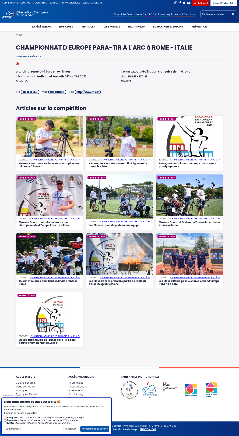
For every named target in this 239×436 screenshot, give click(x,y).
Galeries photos (25, 383)
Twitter (184, 3)
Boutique (54, 3)
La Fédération (41, 27)
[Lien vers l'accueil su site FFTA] (25, 13)
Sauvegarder (12, 429)
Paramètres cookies (12, 396)
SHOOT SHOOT (148, 429)
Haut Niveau (136, 27)
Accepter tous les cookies (95, 429)
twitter (10, 423)
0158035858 (29, 92)
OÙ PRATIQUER (201, 3)
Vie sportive (112, 27)
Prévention (199, 27)
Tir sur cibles (120, 14)
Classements (40, 3)
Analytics (12, 418)
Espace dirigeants (92, 3)
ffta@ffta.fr (57, 92)
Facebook (180, 3)
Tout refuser (71, 429)
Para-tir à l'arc (150, 14)
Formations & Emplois (168, 27)
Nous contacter (25, 387)
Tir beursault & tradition (183, 14)
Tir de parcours (134, 14)
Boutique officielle (27, 394)
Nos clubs (66, 27)
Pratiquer (88, 27)
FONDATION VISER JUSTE (224, 3)
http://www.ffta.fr (87, 92)
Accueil (19, 35)
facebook (12, 420)
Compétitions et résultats (16, 3)
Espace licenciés (71, 3)
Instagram (175, 3)
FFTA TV (189, 3)
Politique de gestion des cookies (20, 413)
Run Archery (164, 14)
